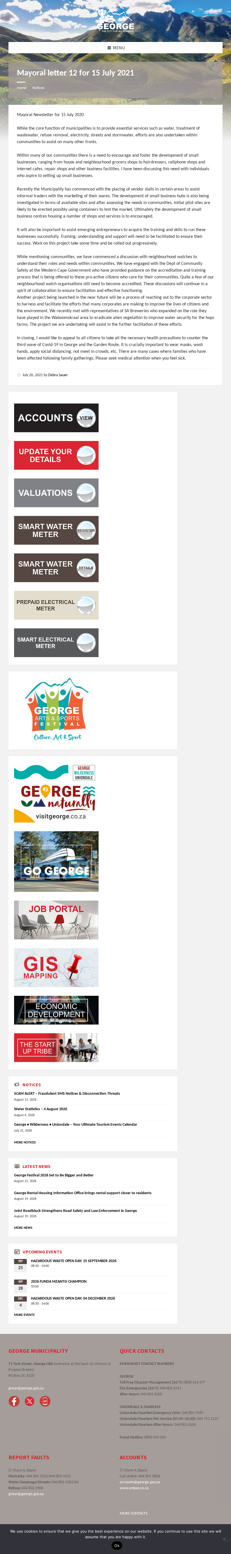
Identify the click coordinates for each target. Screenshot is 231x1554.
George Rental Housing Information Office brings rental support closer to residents (83, 1193)
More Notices (25, 1142)
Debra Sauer (58, 375)
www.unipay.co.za (134, 1488)
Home (21, 88)
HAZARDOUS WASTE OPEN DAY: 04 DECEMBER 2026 (73, 1298)
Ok (116, 1545)
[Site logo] (115, 31)
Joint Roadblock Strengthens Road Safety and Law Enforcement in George (75, 1211)
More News (23, 1228)
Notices (38, 88)
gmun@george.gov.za (26, 1388)
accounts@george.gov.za (140, 1482)
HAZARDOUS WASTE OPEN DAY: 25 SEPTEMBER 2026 (73, 1261)
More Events (24, 1315)
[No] (224, 1539)
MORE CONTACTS (133, 1513)
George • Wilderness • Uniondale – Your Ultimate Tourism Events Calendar (75, 1125)
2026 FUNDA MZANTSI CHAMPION (58, 1282)
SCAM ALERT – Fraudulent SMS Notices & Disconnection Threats (67, 1094)
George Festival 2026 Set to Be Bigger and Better (54, 1175)
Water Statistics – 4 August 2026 (40, 1109)
